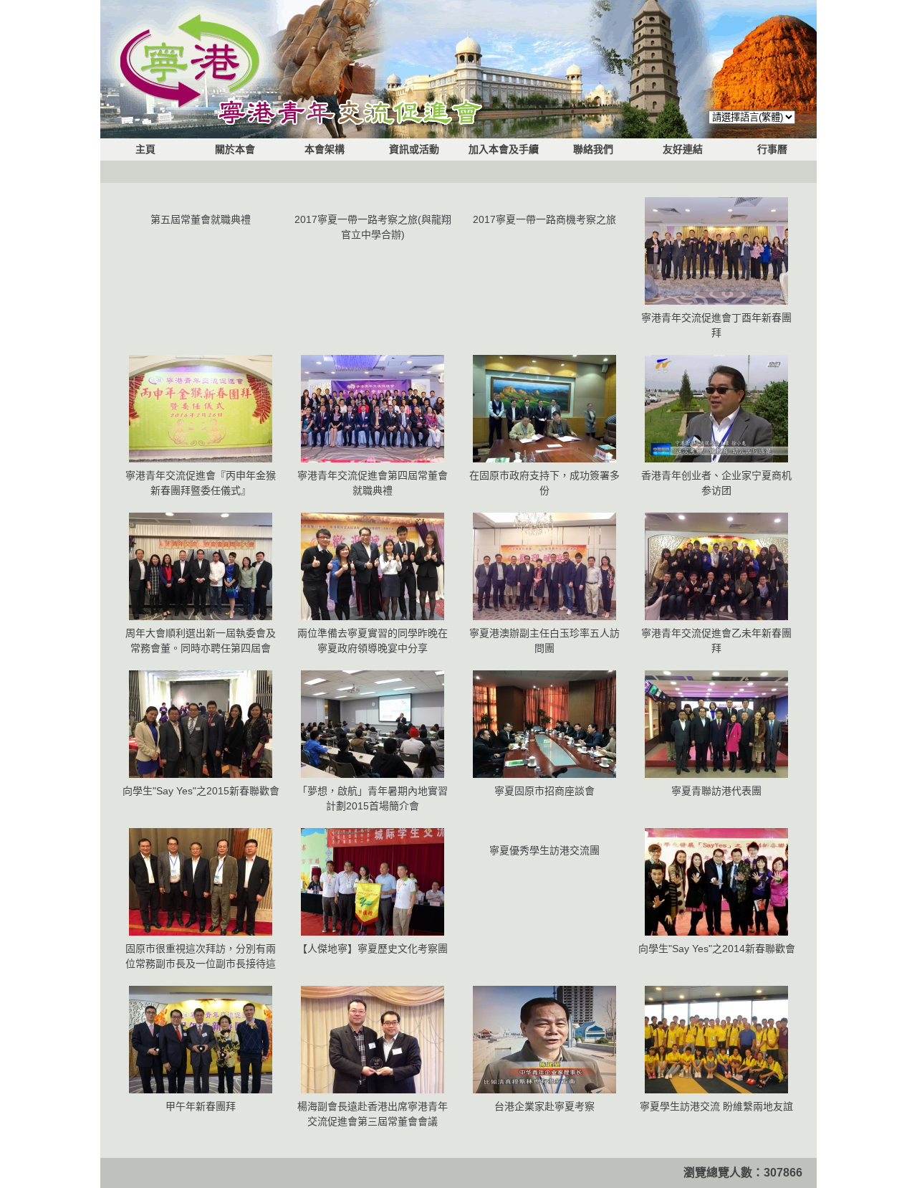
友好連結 (683, 149)
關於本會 (235, 149)
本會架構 (324, 149)
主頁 (145, 149)
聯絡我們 (593, 149)
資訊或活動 (414, 149)
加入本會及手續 (504, 149)
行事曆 (772, 149)
